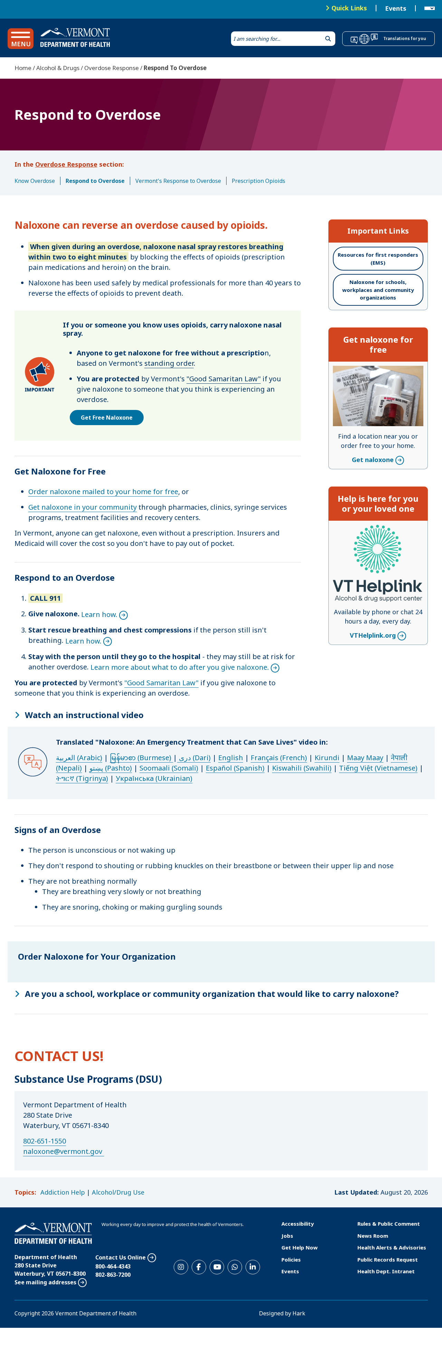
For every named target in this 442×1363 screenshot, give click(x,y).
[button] (20, 38)
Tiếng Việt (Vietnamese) (378, 768)
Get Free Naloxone (107, 417)
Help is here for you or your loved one (378, 503)
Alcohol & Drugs (57, 68)
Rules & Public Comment (388, 1223)
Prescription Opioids (258, 181)
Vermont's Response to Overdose (178, 181)
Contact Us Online (120, 1257)
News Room (372, 1235)
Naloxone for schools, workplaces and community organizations (378, 289)
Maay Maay (365, 757)
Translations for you (404, 38)
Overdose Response (111, 68)
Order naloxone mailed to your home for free (103, 491)
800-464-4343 (113, 1266)
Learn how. (99, 614)
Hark (298, 1313)
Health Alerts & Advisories (391, 1247)
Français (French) (279, 757)
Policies (291, 1259)
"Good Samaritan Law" (223, 378)
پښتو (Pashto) (110, 768)
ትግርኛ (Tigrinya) (82, 778)
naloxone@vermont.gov (62, 1151)
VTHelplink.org (373, 529)
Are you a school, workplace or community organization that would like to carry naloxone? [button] (212, 993)
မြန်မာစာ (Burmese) (141, 757)
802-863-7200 (113, 1274)
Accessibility (297, 1223)
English (230, 757)
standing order (169, 363)
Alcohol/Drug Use (118, 1192)
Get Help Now (299, 1247)
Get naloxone (373, 370)
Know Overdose (35, 181)
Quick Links (349, 8)
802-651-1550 (44, 1141)
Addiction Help (62, 1192)
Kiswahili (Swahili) (302, 768)
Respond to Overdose (95, 181)
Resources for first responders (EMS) (378, 258)
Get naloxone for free (378, 344)
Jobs (287, 1235)
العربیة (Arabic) (79, 757)
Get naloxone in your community (82, 507)
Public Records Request (387, 1259)
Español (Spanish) (235, 768)
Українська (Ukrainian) (154, 778)
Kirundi (327, 757)
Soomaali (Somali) (169, 768)
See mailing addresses (45, 1282)
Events (395, 8)
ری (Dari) (195, 757)
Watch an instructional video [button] (84, 714)
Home (23, 68)
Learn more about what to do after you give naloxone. (179, 667)
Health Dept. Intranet (386, 1271)
